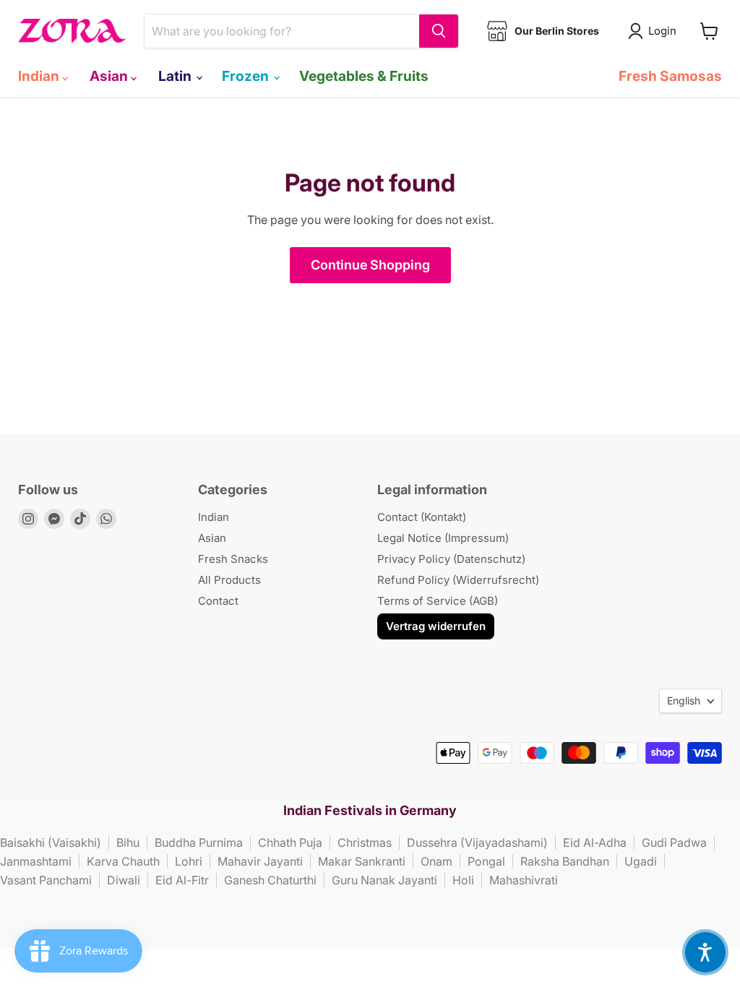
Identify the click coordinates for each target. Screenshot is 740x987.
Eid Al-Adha (595, 842)
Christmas (364, 842)
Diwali (123, 880)
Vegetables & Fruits (364, 76)
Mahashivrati (523, 880)
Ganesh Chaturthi (270, 880)
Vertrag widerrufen (436, 626)
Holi (463, 880)
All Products (229, 580)
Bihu (127, 842)
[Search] (438, 31)
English (683, 700)
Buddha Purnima (199, 842)
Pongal (486, 861)
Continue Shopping (370, 264)
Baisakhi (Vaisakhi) (50, 842)
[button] (705, 952)
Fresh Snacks (233, 559)
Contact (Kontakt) (421, 517)
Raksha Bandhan (564, 861)
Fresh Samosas (670, 76)
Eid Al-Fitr (182, 880)
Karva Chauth (123, 861)
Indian (40, 76)
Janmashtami (36, 861)
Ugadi (640, 861)
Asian (110, 76)
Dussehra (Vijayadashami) (477, 842)
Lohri (188, 861)
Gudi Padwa (674, 842)
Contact (218, 601)
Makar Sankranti (361, 861)
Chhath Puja (290, 842)
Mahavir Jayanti (260, 861)
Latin (176, 76)
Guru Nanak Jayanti (384, 880)
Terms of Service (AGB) (437, 601)
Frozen (247, 76)
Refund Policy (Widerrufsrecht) (458, 580)
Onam (436, 861)
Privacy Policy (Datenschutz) (451, 559)
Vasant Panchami (46, 880)
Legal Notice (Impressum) (443, 538)
